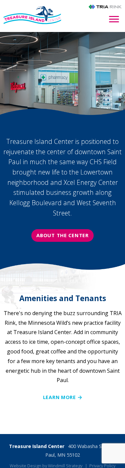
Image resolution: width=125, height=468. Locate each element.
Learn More (59, 397)
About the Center (62, 235)
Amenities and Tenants (62, 298)
